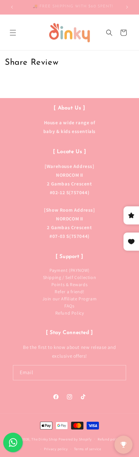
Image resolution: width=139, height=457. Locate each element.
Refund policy (109, 439)
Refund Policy (69, 313)
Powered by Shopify (75, 439)
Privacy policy (56, 449)
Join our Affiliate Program (69, 299)
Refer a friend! (69, 292)
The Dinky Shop (44, 439)
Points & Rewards (69, 284)
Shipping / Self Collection (69, 277)
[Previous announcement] (12, 7)
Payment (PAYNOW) (69, 270)
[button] (13, 33)
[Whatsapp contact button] (13, 442)
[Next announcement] (127, 7)
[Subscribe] (119, 372)
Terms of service (87, 449)
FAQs (69, 306)
